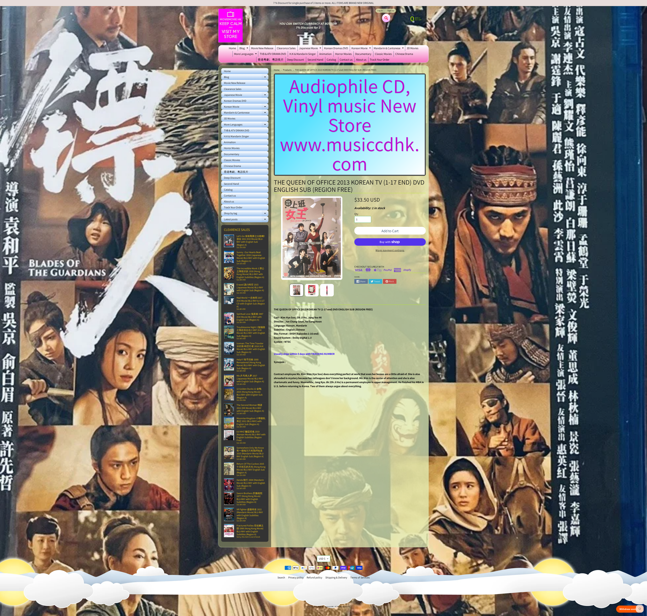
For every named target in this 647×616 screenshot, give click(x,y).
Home (232, 48)
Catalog (331, 59)
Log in (380, 11)
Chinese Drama (404, 54)
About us (361, 59)
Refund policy (314, 577)
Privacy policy (295, 577)
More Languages (246, 54)
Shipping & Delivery (336, 577)
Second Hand (315, 59)
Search (281, 577)
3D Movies (412, 48)
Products (287, 69)
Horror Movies (343, 54)
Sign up (390, 11)
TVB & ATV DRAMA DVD (273, 54)
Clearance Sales (286, 48)
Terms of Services (360, 577)
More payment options (390, 250)
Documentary (363, 54)
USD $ (322, 558)
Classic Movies (383, 54)
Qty (356, 214)
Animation (325, 54)
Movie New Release (262, 48)
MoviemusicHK (328, 606)
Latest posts (246, 220)
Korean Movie (361, 48)
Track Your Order (379, 59)
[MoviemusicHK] (230, 25)
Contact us (346, 59)
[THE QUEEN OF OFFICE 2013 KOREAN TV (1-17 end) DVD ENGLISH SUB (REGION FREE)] (296, 290)
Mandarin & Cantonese (389, 48)
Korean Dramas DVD (336, 48)
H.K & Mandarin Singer (302, 54)
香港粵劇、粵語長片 (271, 59)
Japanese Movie (310, 48)
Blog (244, 48)
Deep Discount (295, 59)
